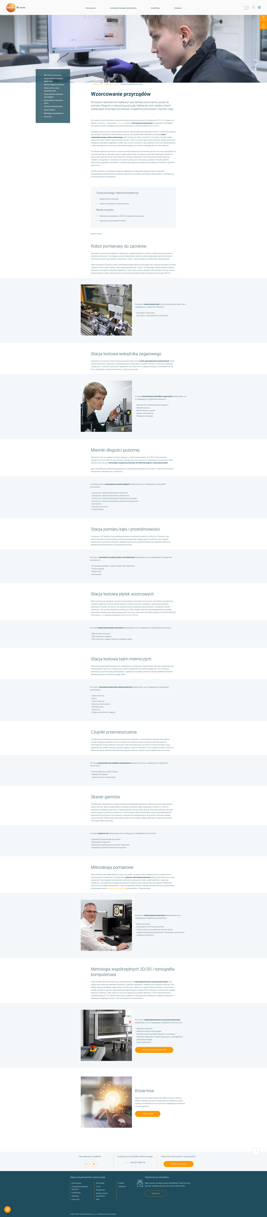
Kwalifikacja (155, 8)
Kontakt (263, 20)
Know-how (48, 117)
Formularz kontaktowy (178, 1164)
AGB (97, 1199)
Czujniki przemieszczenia (53, 106)
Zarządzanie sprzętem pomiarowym (123, 8)
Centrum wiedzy (148, 1114)
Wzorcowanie (91, 8)
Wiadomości (100, 1190)
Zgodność (122, 1187)
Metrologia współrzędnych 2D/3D (154, 1050)
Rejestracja (156, 1193)
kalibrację (120, 123)
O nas (98, 1187)
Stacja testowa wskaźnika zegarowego (53, 80)
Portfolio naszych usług (110, 84)
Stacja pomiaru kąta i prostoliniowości (52, 89)
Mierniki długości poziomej (54, 85)
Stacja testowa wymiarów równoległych (53, 95)
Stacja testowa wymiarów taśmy (53, 101)
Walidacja (177, 8)
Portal (263, 27)
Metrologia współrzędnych (53, 113)
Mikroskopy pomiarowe (52, 75)
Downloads (100, 1183)
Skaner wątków (49, 110)
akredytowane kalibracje (117, 888)
